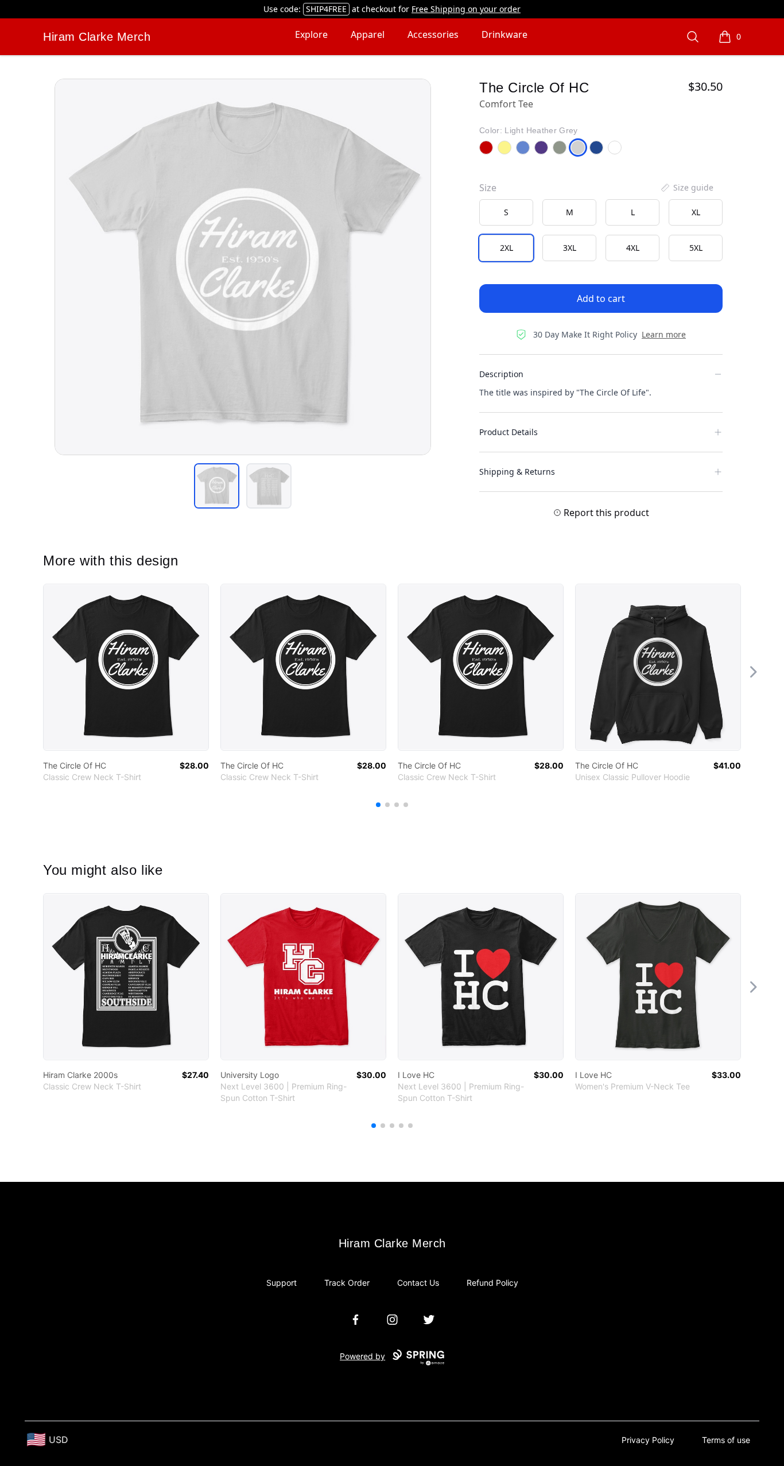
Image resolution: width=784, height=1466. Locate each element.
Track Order (347, 1282)
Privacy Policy (648, 1440)
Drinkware (504, 34)
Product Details (508, 431)
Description (501, 374)
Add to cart (601, 298)
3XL (569, 247)
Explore (311, 34)
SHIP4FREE (326, 8)
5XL (696, 247)
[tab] (216, 485)
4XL (632, 247)
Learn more (664, 334)
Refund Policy (492, 1282)
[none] (686, 187)
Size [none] (487, 187)
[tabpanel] (243, 267)
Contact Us (418, 1282)
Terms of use (726, 1440)
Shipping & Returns (517, 471)
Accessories (433, 34)
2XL (506, 247)
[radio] (506, 212)
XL (696, 212)
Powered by (362, 1356)
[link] (126, 667)
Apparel (368, 34)
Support (281, 1282)
